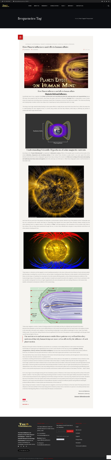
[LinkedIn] (23, 446)
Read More (25, 404)
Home (76, 18)
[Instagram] (26, 446)
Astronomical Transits (38, 44)
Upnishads (71, 44)
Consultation (50, 458)
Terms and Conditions (81, 446)
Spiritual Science (63, 44)
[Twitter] (18, 446)
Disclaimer (78, 442)
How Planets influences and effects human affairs (45, 47)
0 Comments (35, 49)
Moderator (27, 49)
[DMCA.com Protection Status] (60, 439)
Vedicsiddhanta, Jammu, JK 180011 (22, 1)
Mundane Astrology (51, 44)
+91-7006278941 (6, 1)
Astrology (28, 44)
